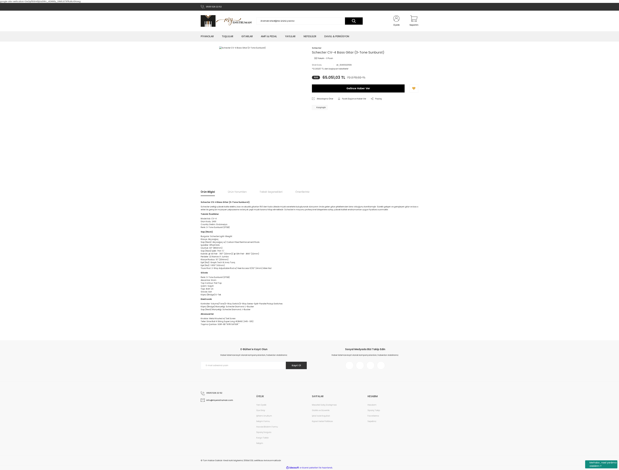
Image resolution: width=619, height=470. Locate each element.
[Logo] (226, 21)
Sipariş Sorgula (263, 432)
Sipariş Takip (374, 410)
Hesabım (372, 404)
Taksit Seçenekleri (271, 192)
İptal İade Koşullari (321, 415)
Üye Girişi (260, 410)
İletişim (259, 443)
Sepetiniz (372, 421)
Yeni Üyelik (261, 404)
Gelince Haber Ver (358, 88)
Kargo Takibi (262, 437)
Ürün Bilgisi (208, 192)
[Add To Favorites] (413, 88)
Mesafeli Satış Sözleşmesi (324, 404)
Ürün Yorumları (237, 192)
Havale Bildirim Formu (267, 426)
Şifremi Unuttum (264, 415)
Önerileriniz (302, 192)
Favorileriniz (373, 415)
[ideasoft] (292, 467)
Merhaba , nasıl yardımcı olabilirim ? (603, 464)
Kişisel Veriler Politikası (322, 421)
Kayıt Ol (296, 365)
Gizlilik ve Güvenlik (320, 410)
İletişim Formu (263, 421)
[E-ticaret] (309, 467)
